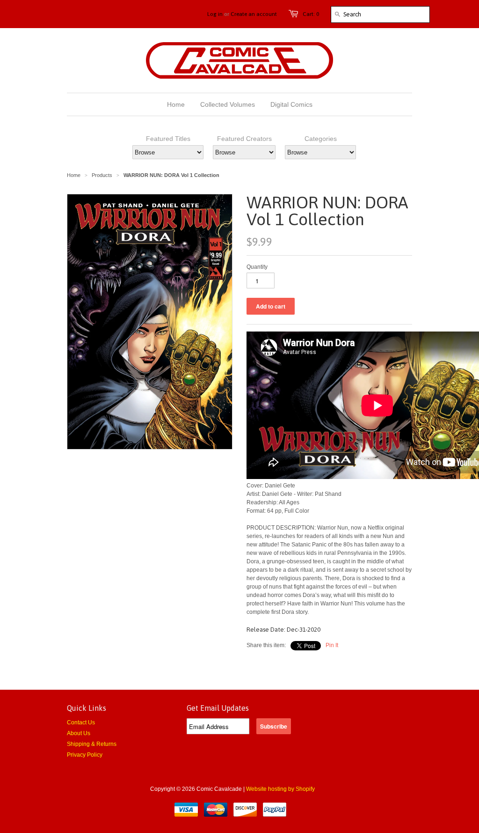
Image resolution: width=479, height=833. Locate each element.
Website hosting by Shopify (280, 789)
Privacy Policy (84, 755)
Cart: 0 (311, 14)
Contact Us (81, 722)
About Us (78, 733)
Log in (215, 14)
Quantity (257, 267)
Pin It (332, 645)
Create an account (254, 14)
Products (102, 175)
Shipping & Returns (91, 744)
